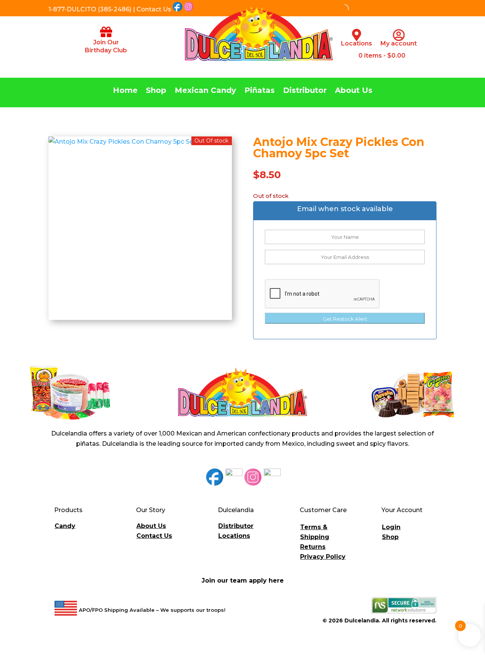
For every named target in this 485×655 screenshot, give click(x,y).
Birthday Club (106, 50)
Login (391, 527)
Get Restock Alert (345, 319)
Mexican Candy (205, 91)
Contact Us (154, 535)
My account (398, 43)
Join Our (106, 42)
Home (125, 91)
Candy (65, 526)
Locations (356, 43)
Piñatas (259, 91)
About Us (353, 91)
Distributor (305, 91)
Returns (312, 546)
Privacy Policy (323, 556)
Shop (156, 91)
